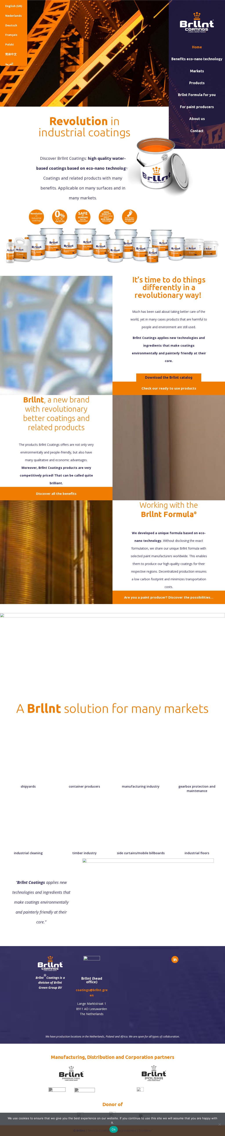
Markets (197, 71)
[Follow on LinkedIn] (174, 959)
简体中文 (11, 54)
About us (197, 119)
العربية (9, 64)
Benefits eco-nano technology (196, 59)
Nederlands (13, 16)
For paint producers (197, 107)
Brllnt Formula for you (197, 95)
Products (197, 83)
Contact (196, 131)
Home (197, 47)
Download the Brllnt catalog (168, 377)
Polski (9, 44)
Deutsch (11, 25)
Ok (114, 1129)
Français (11, 35)
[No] (219, 1124)
